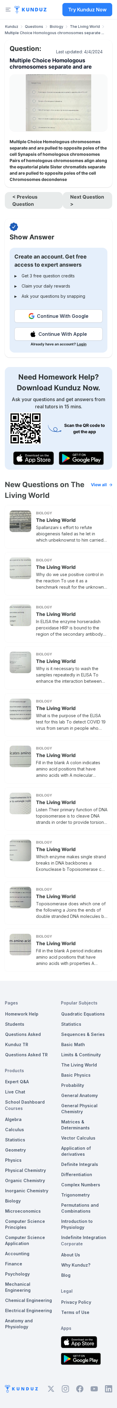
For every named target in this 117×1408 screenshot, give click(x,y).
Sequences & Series (83, 1034)
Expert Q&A (17, 1081)
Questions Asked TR (26, 1054)
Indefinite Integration (83, 1237)
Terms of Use (75, 1312)
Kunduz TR (16, 1044)
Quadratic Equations (83, 1013)
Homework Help (21, 1013)
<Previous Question (25, 200)
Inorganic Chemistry (26, 1190)
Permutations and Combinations (80, 1208)
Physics (13, 1160)
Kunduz (11, 26)
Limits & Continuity (81, 1054)
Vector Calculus (78, 1137)
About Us (70, 1254)
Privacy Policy (76, 1302)
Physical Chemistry (25, 1170)
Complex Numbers (80, 1184)
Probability (72, 1085)
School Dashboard (25, 1102)
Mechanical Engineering (18, 1287)
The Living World (85, 26)
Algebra (13, 1119)
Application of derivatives (76, 1151)
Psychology (17, 1273)
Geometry (15, 1149)
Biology (56, 26)
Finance (13, 1263)
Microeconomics (23, 1211)
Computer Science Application (25, 1240)
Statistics (15, 1139)
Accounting (17, 1253)
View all (99, 484)
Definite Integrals (79, 1164)
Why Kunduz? (75, 1264)
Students (14, 1024)
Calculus (14, 1129)
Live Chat (15, 1091)
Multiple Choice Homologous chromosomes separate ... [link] (54, 33)
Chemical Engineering (28, 1300)
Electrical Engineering (28, 1310)
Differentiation (76, 1174)
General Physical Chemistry (79, 1108)
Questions (34, 26)
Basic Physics (76, 1075)
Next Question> (87, 200)
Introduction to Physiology (77, 1224)
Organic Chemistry (25, 1180)
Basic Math (73, 1044)
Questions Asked (23, 1034)
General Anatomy (79, 1095)
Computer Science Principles (25, 1224)
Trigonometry (75, 1194)
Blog (65, 1275)
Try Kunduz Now (87, 10)
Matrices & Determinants (75, 1124)
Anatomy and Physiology (19, 1323)
